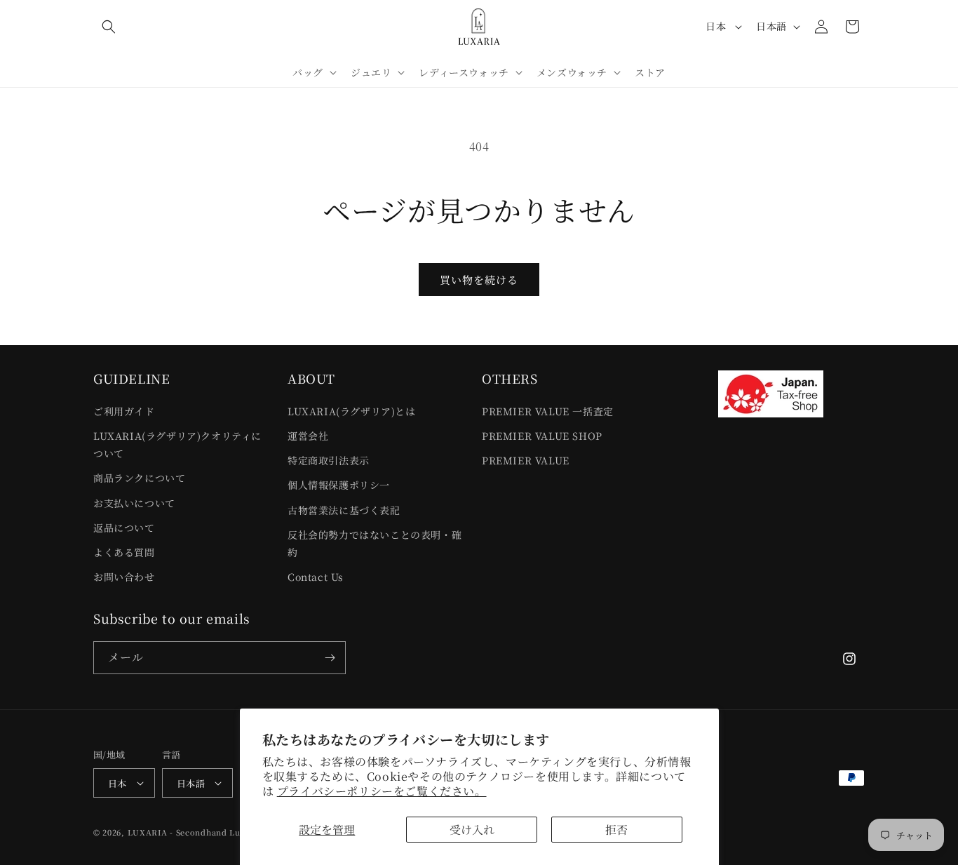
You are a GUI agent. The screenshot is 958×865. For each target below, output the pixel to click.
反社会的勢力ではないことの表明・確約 (374, 543)
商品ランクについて (139, 478)
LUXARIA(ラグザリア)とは (352, 411)
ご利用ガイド (124, 411)
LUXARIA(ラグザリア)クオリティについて (177, 444)
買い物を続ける (479, 279)
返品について (124, 528)
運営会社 (308, 436)
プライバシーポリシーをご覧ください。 (382, 791)
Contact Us (316, 577)
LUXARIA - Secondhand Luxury (193, 832)
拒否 (616, 830)
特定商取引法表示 (329, 460)
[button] (108, 26)
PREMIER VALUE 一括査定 (548, 411)
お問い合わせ (124, 577)
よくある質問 (124, 552)
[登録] (329, 657)
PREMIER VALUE (525, 460)
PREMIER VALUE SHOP (542, 436)
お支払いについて (134, 503)
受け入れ (472, 830)
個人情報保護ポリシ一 (339, 485)
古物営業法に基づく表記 (344, 510)
